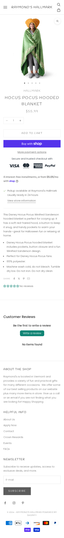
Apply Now (10, 425)
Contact (8, 431)
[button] (11, 286)
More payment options (32, 152)
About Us (9, 419)
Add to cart (32, 133)
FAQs (6, 449)
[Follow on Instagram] (14, 503)
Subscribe (17, 491)
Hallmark (32, 91)
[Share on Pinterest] (23, 278)
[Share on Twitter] (19, 278)
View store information (21, 200)
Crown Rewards (13, 437)
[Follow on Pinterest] (23, 503)
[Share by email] (28, 278)
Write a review (32, 333)
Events (7, 443)
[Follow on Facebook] (5, 503)
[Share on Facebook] (14, 278)
